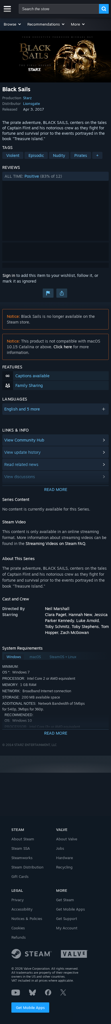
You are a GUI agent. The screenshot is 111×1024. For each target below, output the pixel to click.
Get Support (66, 918)
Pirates (80, 155)
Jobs (60, 848)
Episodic (36, 155)
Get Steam (65, 899)
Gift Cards (19, 876)
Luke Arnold (87, 620)
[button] (12, 24)
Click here (63, 346)
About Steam (22, 839)
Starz (27, 98)
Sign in (9, 275)
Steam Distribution (27, 867)
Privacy (17, 899)
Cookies (18, 928)
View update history (22, 452)
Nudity (59, 155)
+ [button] (97, 155)
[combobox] (59, 9)
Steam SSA (20, 848)
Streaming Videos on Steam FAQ (55, 543)
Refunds (18, 937)
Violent (12, 155)
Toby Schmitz (57, 626)
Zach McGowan (74, 632)
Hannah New (80, 614)
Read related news (21, 464)
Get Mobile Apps (30, 1007)
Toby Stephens (85, 626)
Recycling (64, 867)
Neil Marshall (57, 608)
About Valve (66, 839)
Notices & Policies (26, 918)
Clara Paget (55, 614)
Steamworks (21, 857)
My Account (66, 928)
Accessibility (21, 909)
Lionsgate (31, 103)
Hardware (64, 857)
